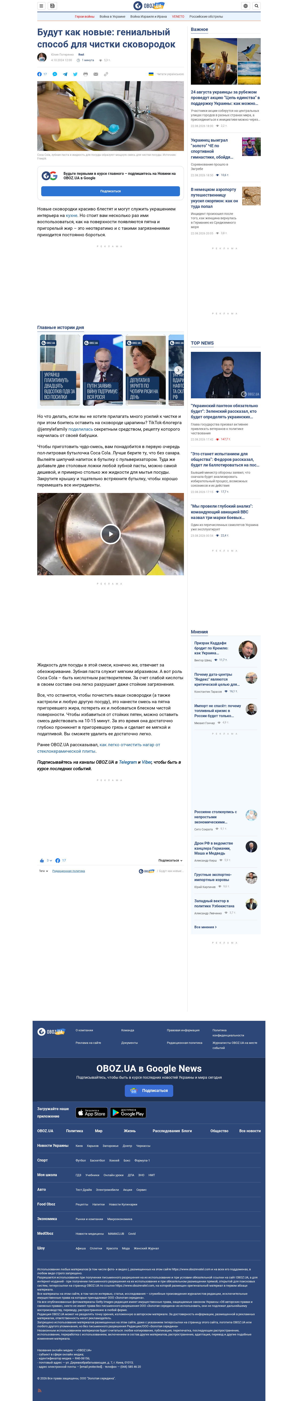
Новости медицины (90, 1233)
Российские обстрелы (206, 16)
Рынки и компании (89, 1219)
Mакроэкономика (119, 1219)
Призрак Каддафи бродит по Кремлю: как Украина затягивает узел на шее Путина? (211, 648)
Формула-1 (142, 1160)
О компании (84, 1030)
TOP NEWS (202, 343)
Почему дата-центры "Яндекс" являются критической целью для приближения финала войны (215, 679)
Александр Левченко (208, 913)
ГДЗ (78, 1175)
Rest (81, 54)
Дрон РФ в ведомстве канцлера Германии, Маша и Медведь (213, 848)
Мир (98, 1131)
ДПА (131, 1175)
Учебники (92, 1175)
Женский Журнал (146, 1248)
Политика (74, 1131)
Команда (127, 1030)
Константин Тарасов (208, 691)
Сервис (141, 1189)
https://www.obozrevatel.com (191, 1269)
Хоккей (114, 1160)
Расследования (166, 1131)
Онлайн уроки (114, 1175)
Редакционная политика (68, 871)
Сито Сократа (203, 829)
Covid (131, 1233)
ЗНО (141, 1175)
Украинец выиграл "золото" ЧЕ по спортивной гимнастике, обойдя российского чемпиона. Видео (214, 149)
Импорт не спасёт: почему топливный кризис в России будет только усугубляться (217, 711)
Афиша (81, 1248)
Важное (199, 29)
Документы (129, 1043)
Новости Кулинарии (123, 1204)
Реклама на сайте (88, 1043)
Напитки (98, 1204)
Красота (112, 1248)
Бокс (127, 1160)
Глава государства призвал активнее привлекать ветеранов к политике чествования (219, 429)
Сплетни (96, 1248)
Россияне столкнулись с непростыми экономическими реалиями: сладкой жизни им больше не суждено (217, 817)
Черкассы (143, 1146)
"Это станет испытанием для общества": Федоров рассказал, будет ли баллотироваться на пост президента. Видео (224, 459)
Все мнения (204, 927)
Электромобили (107, 1189)
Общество (219, 1131)
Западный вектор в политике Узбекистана (214, 903)
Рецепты (82, 1204)
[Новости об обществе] (147, 872)
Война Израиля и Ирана (148, 16)
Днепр (127, 1146)
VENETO (178, 16)
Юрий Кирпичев (205, 887)
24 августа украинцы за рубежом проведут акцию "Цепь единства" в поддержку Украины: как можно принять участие (225, 98)
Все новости (250, 1131)
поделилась (80, 429)
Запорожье (111, 1146)
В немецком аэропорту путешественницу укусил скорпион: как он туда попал (214, 198)
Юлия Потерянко (62, 54)
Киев (79, 1146)
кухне (71, 215)
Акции (127, 1189)
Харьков (92, 1146)
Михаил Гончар (204, 723)
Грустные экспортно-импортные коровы (213, 877)
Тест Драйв (84, 1189)
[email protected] (91, 1366)
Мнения (199, 632)
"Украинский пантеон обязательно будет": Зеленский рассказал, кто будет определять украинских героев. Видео (224, 411)
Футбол (81, 1160)
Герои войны (85, 16)
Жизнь (130, 1131)
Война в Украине (112, 16)
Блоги (187, 1131)
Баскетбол (97, 1160)
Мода (126, 1248)
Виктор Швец (203, 660)
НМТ (152, 1175)
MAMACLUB (116, 1233)
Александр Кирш (205, 860)
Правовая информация (183, 1030)
